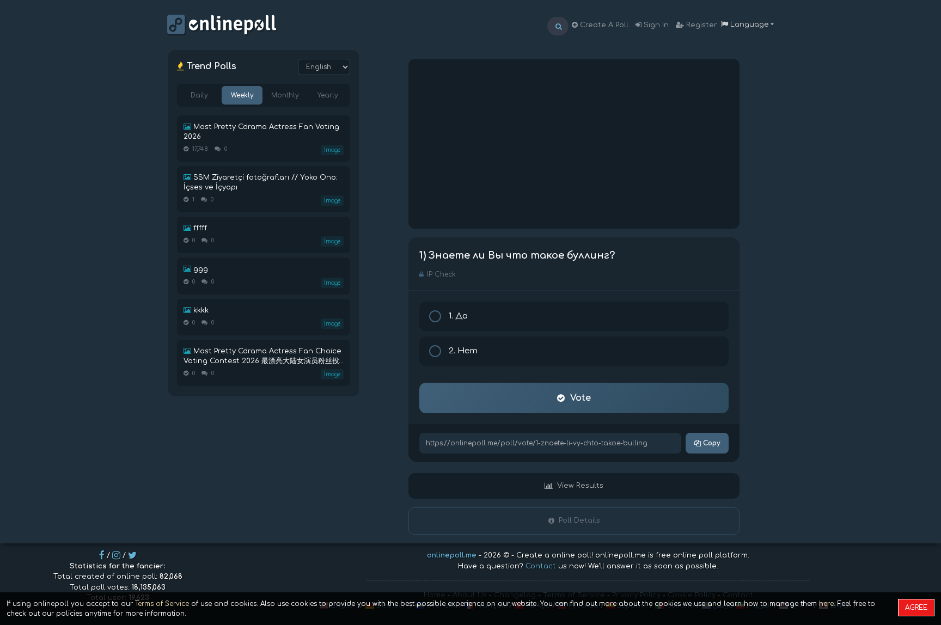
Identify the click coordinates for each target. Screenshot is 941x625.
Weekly (242, 95)
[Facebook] (102, 555)
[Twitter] (132, 555)
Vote (580, 398)
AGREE (916, 607)
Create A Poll (603, 25)
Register (700, 25)
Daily (199, 95)
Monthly (285, 95)
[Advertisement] (574, 144)
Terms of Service (162, 604)
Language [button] (748, 24)
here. (827, 604)
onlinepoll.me (451, 555)
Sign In (655, 25)
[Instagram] (116, 555)
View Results (580, 485)
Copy (710, 443)
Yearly (327, 95)
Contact (541, 566)
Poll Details (579, 520)
